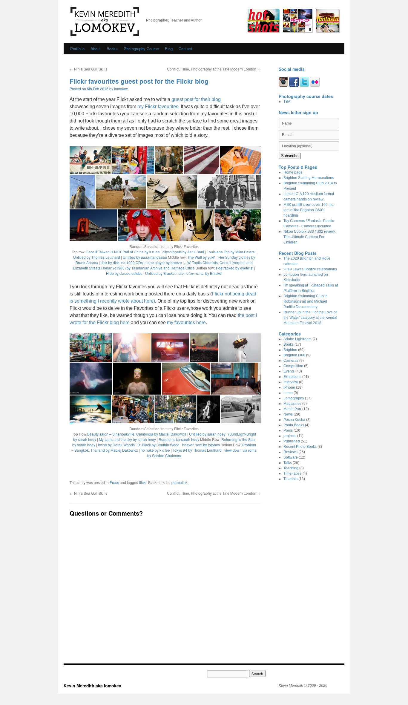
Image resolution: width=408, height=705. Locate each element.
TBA (286, 101)
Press (114, 482)
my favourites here (186, 322)
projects (289, 436)
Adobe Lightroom (297, 339)
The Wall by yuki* (202, 257)
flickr (142, 482)
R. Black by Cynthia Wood (158, 444)
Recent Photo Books (300, 447)
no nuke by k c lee (155, 450)
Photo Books (293, 425)
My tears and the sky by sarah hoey (127, 439)
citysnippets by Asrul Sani (183, 251)
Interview (290, 382)
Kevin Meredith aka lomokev (104, 21)
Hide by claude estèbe (124, 273)
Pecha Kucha (294, 420)
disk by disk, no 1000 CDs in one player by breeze (141, 262)
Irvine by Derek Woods (116, 444)
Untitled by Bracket (160, 273)
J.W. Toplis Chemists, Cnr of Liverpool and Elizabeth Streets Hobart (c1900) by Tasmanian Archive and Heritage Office (163, 265)
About (96, 48)
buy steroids (10, 702)
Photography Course (141, 48)
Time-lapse (292, 473)
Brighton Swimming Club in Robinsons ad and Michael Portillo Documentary (305, 301)
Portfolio (77, 48)
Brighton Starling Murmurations (308, 178)
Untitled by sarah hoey (207, 433)
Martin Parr (292, 409)
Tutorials (290, 479)
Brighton (290, 350)
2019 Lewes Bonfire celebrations (310, 269)
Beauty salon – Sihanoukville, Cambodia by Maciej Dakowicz (136, 433)
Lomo (288, 393)
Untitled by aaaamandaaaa (145, 257)
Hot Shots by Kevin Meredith (263, 20)
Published (291, 441)
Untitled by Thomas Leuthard (96, 257)
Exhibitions (292, 377)
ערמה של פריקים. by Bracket (200, 273)
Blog (169, 48)
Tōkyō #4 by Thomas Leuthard (197, 450)
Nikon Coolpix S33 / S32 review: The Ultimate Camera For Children (309, 236)
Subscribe (289, 156)
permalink (179, 482)
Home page (293, 172)
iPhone (289, 387)
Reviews (290, 452)
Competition (293, 366)
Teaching (290, 468)
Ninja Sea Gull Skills (88, 68)
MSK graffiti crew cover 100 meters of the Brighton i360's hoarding (309, 210)
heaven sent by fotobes (201, 444)
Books (112, 48)
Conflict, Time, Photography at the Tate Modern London (214, 68)
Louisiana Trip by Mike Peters (230, 251)
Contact (185, 48)
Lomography (293, 398)
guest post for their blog (196, 99)
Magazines (292, 403)
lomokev (121, 88)
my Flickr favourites (157, 106)
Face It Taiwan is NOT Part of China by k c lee (123, 251)
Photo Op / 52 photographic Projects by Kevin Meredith (297, 20)
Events (289, 371)
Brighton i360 (294, 355)
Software (290, 457)
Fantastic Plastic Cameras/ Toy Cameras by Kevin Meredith (327, 20)
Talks (287, 463)
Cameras (290, 360)
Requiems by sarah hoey (179, 439)
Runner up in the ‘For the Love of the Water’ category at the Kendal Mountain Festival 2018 (310, 317)
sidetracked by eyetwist (234, 267)
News (288, 414)
